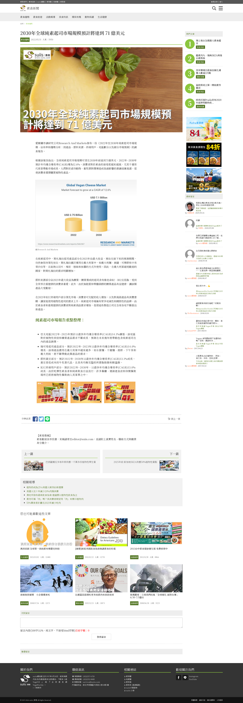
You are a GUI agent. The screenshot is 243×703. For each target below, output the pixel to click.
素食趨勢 (24, 17)
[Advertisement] (204, 410)
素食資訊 (32, 2)
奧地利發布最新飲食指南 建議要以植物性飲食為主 (52, 495)
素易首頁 (23, 2)
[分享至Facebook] (35, 419)
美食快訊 (63, 17)
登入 (221, 2)
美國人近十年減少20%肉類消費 (43, 491)
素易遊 (62, 2)
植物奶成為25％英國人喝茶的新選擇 (45, 487)
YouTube (193, 679)
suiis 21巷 (130, 690)
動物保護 (89, 17)
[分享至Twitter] (41, 419)
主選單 (221, 8)
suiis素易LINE (185, 677)
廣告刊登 (202, 700)
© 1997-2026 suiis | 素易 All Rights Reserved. (35, 700)
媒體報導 (194, 700)
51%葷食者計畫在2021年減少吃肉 (44, 502)
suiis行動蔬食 (131, 687)
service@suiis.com (91, 682)
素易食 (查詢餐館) (133, 685)
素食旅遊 (37, 17)
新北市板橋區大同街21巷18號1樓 (96, 685)
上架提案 (220, 700)
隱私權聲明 (211, 700)
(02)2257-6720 (89, 676)
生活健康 (102, 17)
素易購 (49, 2)
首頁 (22, 23)
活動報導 (50, 17)
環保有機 (76, 17)
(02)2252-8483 (89, 679)
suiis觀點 (41, 2)
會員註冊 (214, 2)
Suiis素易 (178, 677)
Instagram (193, 676)
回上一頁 (175, 418)
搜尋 (214, 8)
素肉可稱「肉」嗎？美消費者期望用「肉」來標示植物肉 (55, 499)
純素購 (55, 2)
